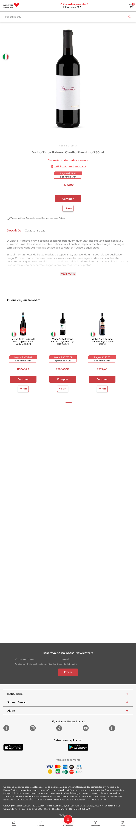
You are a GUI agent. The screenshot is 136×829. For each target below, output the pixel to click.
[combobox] (68, 16)
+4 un (68, 208)
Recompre (95, 826)
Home (13, 826)
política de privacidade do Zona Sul (61, 664)
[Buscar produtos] (129, 16)
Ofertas (41, 826)
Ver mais (68, 273)
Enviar (68, 672)
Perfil (122, 826)
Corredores (68, 826)
